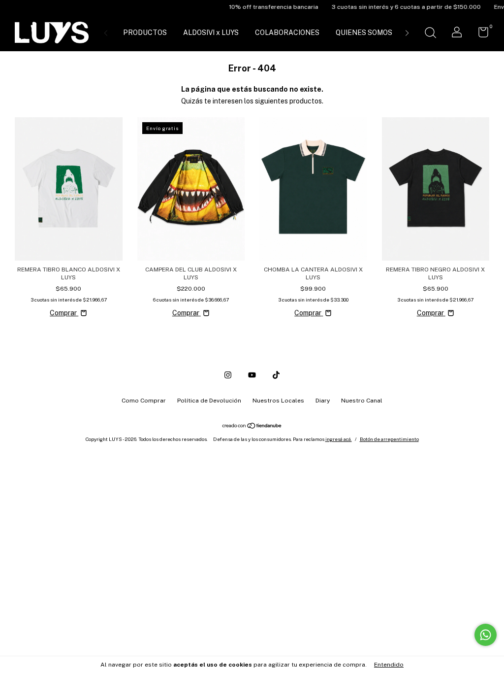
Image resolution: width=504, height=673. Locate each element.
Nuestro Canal (361, 400)
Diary (322, 400)
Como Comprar (144, 400)
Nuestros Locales (278, 400)
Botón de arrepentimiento (389, 439)
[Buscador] (430, 34)
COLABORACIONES (287, 32)
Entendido (389, 664)
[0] (479, 34)
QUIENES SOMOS (364, 32)
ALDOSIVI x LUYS (211, 32)
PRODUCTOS (145, 32)
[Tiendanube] (252, 427)
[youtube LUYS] (252, 375)
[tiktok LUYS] (276, 375)
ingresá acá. (338, 439)
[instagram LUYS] (228, 375)
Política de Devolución (209, 400)
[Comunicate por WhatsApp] (485, 635)
